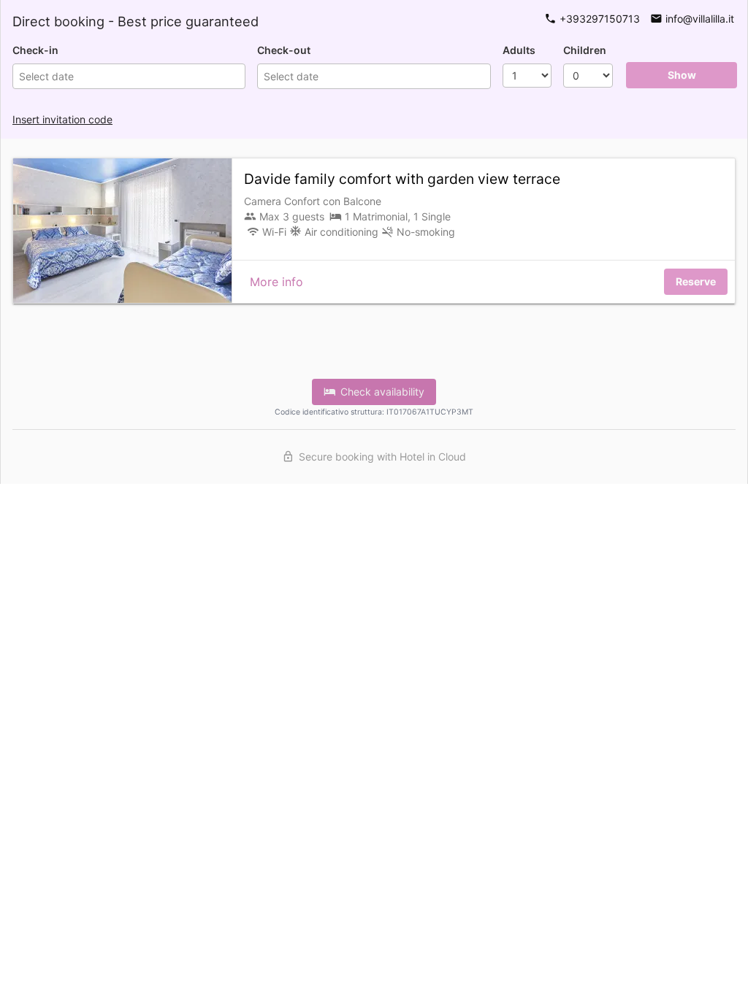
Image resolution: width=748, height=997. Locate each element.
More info (276, 281)
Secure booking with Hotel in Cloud (380, 456)
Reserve (696, 281)
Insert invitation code (62, 119)
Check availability (379, 391)
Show (682, 75)
